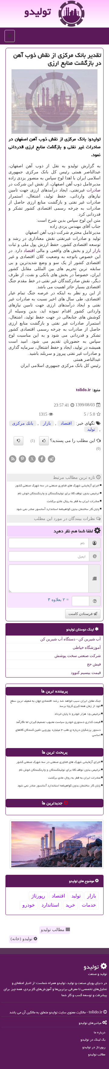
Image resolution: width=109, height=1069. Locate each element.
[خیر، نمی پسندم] (18, 440)
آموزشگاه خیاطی (87, 647)
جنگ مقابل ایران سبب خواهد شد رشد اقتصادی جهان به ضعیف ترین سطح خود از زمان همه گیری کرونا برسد (55, 703)
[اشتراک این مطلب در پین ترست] (22, 458)
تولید (91, 429)
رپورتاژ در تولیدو (93, 1047)
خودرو (28, 904)
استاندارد (50, 904)
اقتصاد (29, 250)
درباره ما (99, 1032)
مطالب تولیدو (53, 929)
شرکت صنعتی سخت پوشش (77, 655)
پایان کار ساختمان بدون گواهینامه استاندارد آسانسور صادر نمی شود (57, 509)
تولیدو (37, 11)
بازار (97, 250)
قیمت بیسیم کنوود (86, 672)
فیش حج (94, 664)
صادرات (94, 190)
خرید (70, 904)
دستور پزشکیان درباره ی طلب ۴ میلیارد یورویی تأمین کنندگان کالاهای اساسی (58, 732)
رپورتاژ (38, 895)
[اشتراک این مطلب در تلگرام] (51, 458)
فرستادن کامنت (81, 614)
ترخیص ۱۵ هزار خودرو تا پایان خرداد (77, 714)
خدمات (89, 904)
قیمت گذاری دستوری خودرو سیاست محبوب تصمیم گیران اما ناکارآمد (58, 722)
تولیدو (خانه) (22, 939)
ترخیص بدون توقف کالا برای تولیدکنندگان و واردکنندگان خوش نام (58, 493)
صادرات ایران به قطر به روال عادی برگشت (73, 501)
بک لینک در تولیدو (93, 1039)
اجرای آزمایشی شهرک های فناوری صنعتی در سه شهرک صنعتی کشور (57, 485)
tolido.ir (83, 389)
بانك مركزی (22, 423)
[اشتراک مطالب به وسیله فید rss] (12, 458)
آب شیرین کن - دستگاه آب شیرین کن (70, 639)
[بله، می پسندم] (44, 440)
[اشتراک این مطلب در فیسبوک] (42, 458)
